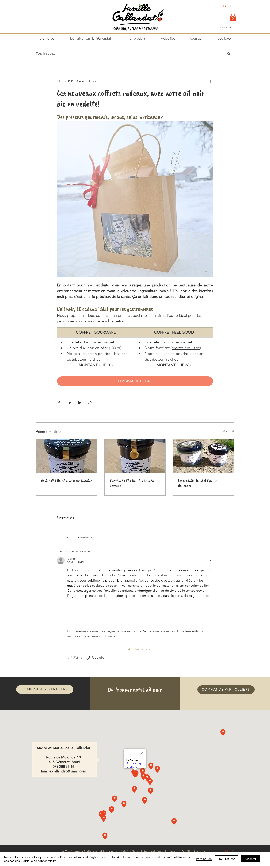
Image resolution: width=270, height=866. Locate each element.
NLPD (190, 851)
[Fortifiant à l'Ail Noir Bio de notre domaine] (135, 456)
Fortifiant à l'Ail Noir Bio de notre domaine (132, 483)
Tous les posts (45, 53)
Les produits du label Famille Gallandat (197, 483)
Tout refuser (227, 859)
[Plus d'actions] (210, 81)
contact (202, 851)
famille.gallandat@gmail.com (63, 771)
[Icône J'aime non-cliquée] (70, 657)
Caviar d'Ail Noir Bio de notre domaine (66, 480)
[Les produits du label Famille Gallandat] (203, 456)
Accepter (250, 859)
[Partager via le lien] (90, 403)
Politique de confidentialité (39, 861)
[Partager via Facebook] (59, 403)
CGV (180, 851)
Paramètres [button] (204, 859)
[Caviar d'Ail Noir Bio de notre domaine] (66, 456)
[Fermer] (264, 859)
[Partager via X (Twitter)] (69, 403)
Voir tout (228, 431)
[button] (233, 17)
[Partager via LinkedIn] (80, 403)
